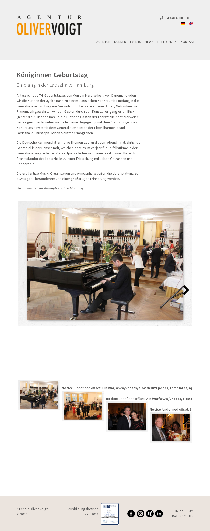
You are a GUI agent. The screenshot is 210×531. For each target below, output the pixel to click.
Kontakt (188, 41)
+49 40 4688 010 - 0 (179, 18)
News (149, 41)
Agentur (103, 41)
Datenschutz (182, 516)
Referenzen (167, 41)
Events (135, 41)
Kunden (120, 41)
